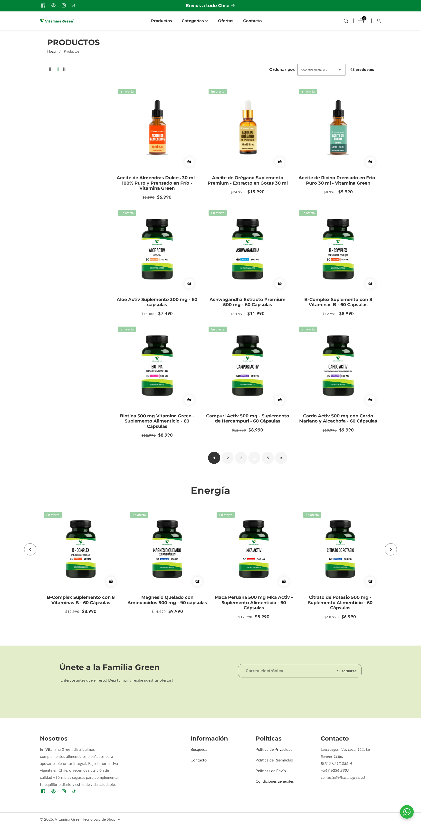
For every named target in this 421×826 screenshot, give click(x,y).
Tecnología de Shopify (101, 819)
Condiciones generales (275, 781)
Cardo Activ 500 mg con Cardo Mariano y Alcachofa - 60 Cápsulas (338, 418)
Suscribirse (346, 671)
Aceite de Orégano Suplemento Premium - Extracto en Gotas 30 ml (248, 180)
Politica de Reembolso (274, 760)
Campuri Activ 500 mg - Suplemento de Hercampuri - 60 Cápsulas (247, 418)
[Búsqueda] (346, 21)
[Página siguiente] (281, 458)
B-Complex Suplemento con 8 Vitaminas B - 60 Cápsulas (338, 302)
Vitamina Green (68, 819)
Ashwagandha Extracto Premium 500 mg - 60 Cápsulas (248, 302)
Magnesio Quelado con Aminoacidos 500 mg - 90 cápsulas (167, 600)
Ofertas (225, 21)
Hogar (52, 51)
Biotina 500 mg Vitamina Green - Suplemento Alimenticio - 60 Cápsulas (157, 421)
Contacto (252, 21)
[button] (193, 20)
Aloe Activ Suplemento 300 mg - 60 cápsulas (157, 302)
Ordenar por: (282, 69)
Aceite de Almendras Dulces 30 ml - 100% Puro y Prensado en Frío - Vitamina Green (157, 183)
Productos (161, 21)
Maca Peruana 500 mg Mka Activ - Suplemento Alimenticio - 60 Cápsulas (254, 602)
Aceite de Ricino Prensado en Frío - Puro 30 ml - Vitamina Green (338, 180)
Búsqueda (199, 749)
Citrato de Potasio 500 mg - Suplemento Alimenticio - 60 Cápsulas (340, 602)
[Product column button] (50, 70)
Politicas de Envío (271, 770)
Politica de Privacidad (274, 749)
